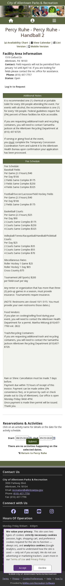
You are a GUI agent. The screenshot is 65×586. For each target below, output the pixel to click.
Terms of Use (17, 559)
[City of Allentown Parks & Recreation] (32, 11)
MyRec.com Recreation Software (39, 583)
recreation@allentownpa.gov (27, 490)
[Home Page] (11, 20)
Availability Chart (17, 42)
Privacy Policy (38, 559)
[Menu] (54, 20)
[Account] (32, 20)
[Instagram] (52, 511)
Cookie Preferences (33, 578)
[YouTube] (39, 511)
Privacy (15, 578)
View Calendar (42, 42)
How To (58, 578)
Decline (42, 567)
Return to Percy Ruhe (34, 453)
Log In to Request (15, 86)
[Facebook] (13, 511)
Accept (22, 567)
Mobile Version (39, 46)
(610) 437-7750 (21, 493)
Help (49, 578)
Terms (5, 578)
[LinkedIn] (26, 511)
